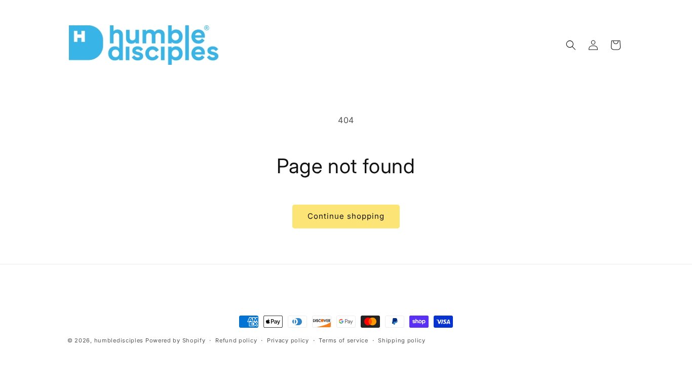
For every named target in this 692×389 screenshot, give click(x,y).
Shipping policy (402, 340)
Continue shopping (346, 216)
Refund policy (236, 340)
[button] (571, 45)
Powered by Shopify (175, 340)
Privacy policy (288, 340)
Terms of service (343, 340)
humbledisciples (119, 340)
